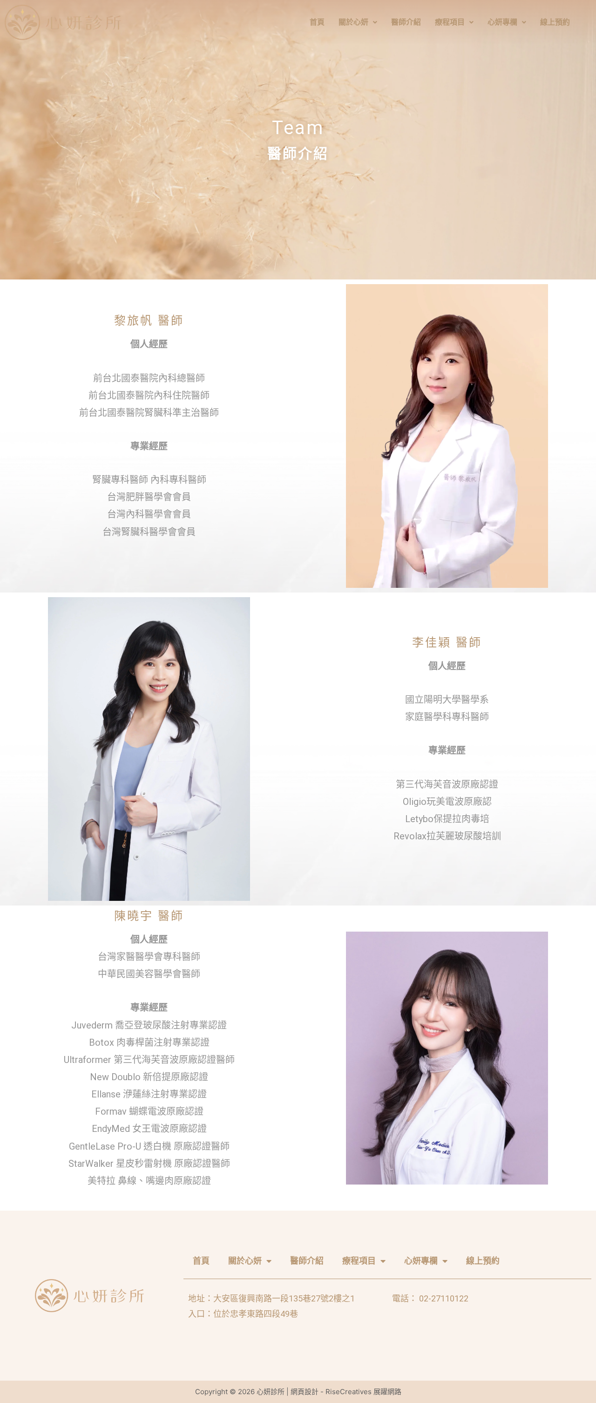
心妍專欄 (502, 22)
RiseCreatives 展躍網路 (363, 1391)
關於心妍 (353, 22)
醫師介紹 (406, 22)
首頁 (317, 22)
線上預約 (555, 22)
